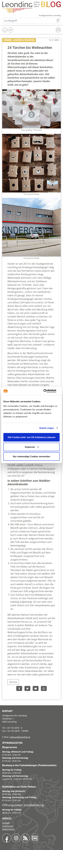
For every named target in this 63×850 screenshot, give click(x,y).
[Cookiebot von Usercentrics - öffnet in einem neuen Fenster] (47, 391)
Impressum (7, 826)
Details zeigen (46, 428)
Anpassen (30, 447)
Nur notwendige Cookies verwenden (31, 456)
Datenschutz (8, 829)
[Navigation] (10, 29)
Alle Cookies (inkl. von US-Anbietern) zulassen (31, 437)
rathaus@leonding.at (20, 737)
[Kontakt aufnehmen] (58, 29)
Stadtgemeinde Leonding (50, 15)
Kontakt (6, 823)
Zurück (13, 682)
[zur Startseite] (31, 7)
